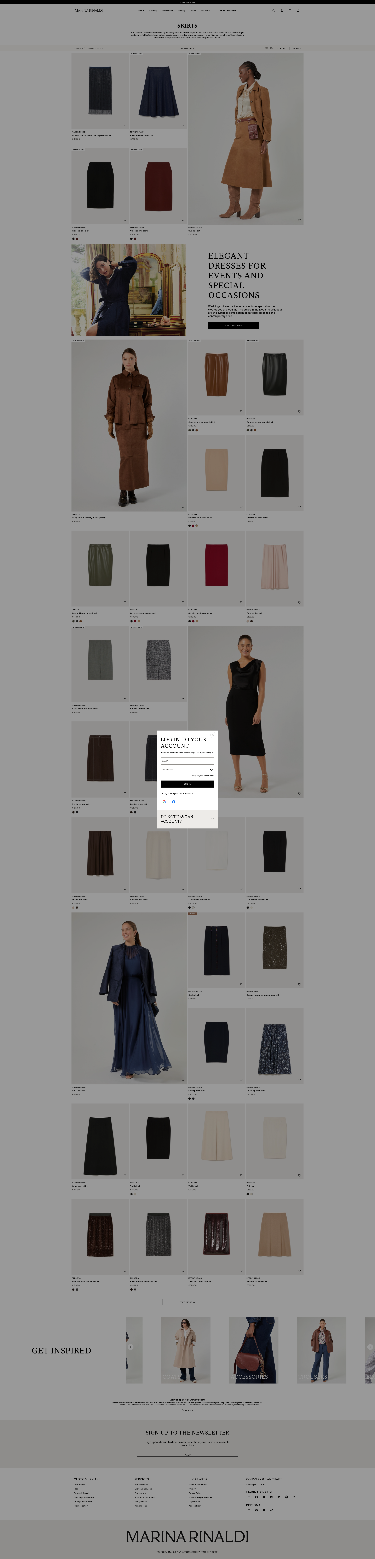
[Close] (213, 735)
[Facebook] (173, 801)
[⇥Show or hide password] (211, 770)
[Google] (164, 801)
